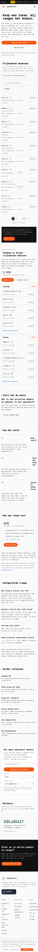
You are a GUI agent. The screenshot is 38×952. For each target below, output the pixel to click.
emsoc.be (4, 145)
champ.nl (4, 169)
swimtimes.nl (7, 307)
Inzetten (32, 97)
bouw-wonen (4, 135)
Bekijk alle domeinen (10, 330)
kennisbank (6, 652)
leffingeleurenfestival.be (12, 358)
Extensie (7, 773)
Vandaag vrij (7, 280)
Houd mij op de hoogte (19, 769)
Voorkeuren (5, 949)
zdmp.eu (4, 121)
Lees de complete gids (11, 415)
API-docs (4, 933)
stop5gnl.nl (7, 366)
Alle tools (18, 903)
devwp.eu (4, 97)
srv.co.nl (6, 374)
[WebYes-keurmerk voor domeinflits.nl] (8, 891)
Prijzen (4, 930)
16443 (24, 218)
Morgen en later (22, 280)
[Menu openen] (35, 6)
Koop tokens (9, 238)
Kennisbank (33, 903)
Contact (31, 916)
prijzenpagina (13, 560)
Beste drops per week (4, 925)
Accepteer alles (27, 949)
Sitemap (31, 919)
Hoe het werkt (19, 47)
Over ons (32, 913)
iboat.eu (4, 159)
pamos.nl (6, 299)
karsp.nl (6, 323)
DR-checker (18, 906)
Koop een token (11, 545)
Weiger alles (15, 949)
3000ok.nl (5, 108)
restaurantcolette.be (10, 291)
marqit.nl (5, 181)
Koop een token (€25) (19, 42)
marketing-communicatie (8, 184)
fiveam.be (5, 132)
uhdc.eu (4, 196)
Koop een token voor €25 (11, 863)
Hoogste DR (5, 914)
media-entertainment (7, 111)
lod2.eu (4, 207)
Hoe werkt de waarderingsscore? (19, 75)
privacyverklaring (9, 789)
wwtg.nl (5, 315)
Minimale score (9, 780)
